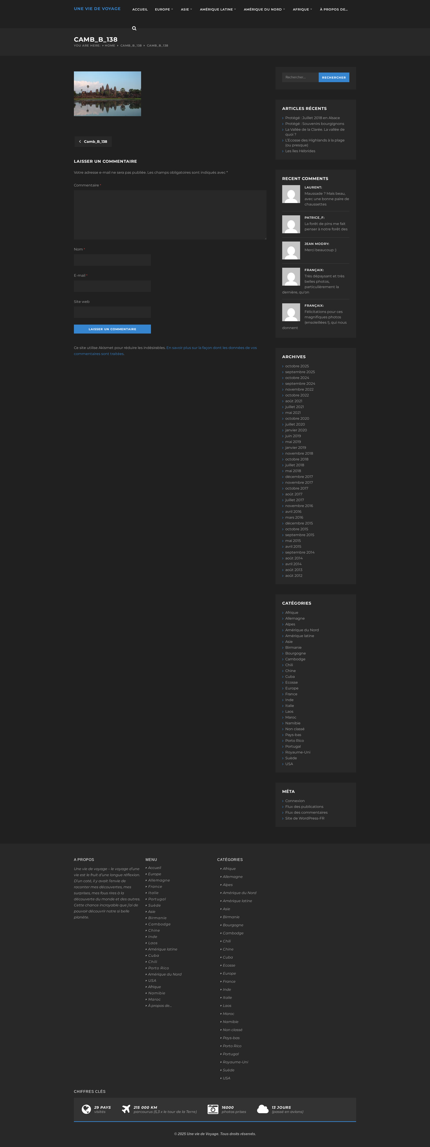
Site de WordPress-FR (305, 818)
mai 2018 (293, 471)
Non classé (295, 729)
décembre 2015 (299, 523)
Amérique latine (216, 9)
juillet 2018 (294, 465)
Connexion (295, 801)
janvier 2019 (295, 447)
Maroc (290, 717)
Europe (162, 9)
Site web (82, 302)
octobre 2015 (296, 529)
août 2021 (293, 401)
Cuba (290, 676)
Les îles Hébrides (300, 151)
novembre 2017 (299, 482)
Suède (291, 758)
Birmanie (293, 647)
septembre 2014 (300, 552)
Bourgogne (295, 653)
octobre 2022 (297, 395)
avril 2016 (293, 511)
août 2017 (293, 494)
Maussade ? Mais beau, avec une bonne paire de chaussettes (327, 198)
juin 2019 (293, 436)
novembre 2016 (299, 506)
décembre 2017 (299, 477)
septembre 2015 (299, 535)
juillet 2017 (294, 500)
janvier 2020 (296, 430)
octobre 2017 (296, 488)
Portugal (293, 746)
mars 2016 (294, 517)
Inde (289, 700)
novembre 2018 (299, 453)
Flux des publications (304, 807)
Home (110, 45)
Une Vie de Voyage (97, 8)
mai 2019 (293, 442)
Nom (79, 249)
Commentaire (87, 185)
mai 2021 (293, 413)
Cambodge (295, 659)
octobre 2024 (297, 378)
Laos (289, 711)
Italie (289, 706)
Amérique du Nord (263, 9)
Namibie (293, 723)
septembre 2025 (300, 372)
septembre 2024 (300, 383)
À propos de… (334, 9)
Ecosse (291, 682)
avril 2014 (293, 564)
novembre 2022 (299, 389)
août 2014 (294, 558)
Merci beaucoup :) (320, 250)
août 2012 (293, 576)
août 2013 (293, 570)
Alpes (290, 624)
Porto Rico (294, 740)
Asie (185, 9)
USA (289, 764)
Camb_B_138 (131, 45)
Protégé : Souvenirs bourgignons (314, 124)
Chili (289, 665)
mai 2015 (293, 541)
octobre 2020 (297, 418)
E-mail (80, 275)
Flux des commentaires (306, 812)
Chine (290, 671)
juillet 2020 (295, 424)
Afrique (301, 9)
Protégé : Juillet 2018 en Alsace (312, 118)
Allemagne (295, 618)
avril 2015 (293, 546)
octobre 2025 (297, 366)
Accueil (140, 9)
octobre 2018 (296, 459)
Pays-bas (293, 735)
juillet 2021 (294, 407)
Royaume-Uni (297, 752)
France (291, 694)
